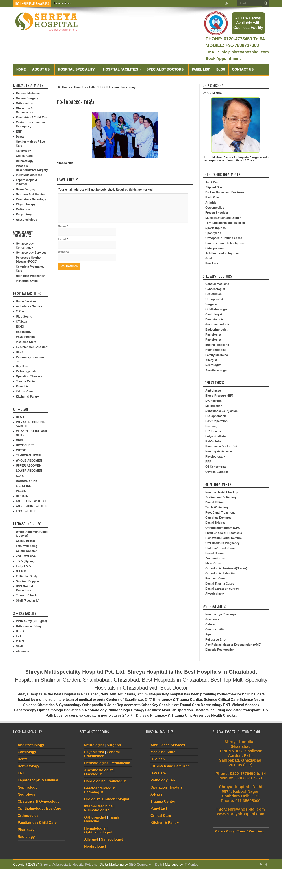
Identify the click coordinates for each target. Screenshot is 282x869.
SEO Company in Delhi (145, 864)
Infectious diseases (29, 175)
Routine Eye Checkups (220, 614)
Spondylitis (213, 233)
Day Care (22, 366)
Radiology (23, 209)
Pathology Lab (26, 371)
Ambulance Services (167, 745)
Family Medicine (216, 355)
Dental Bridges (215, 522)
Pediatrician (213, 294)
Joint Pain (212, 182)
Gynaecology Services (31, 252)
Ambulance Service (29, 306)
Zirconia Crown (215, 558)
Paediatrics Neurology (31, 199)
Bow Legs (212, 263)
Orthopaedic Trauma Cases (223, 238)
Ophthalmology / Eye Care (39, 808)
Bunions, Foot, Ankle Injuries (225, 243)
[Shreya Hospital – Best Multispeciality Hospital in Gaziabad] (46, 22)
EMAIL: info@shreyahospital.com (237, 52)
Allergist (211, 360)
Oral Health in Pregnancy (222, 543)
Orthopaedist (214, 299)
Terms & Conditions (250, 831)
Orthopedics (24, 103)
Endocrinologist (216, 329)
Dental (20, 136)
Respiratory (24, 214)
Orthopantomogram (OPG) (223, 527)
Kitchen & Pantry (27, 396)
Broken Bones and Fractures (224, 192)
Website (63, 252)
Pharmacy (26, 830)
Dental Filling (214, 502)
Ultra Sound (24, 316)
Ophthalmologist (216, 309)
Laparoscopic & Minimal (38, 780)
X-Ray (20, 311)
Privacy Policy (224, 831)
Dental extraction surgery (222, 588)
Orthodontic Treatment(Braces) (226, 568)
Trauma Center (26, 381)
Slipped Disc (214, 187)
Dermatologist (214, 319)
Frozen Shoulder (216, 212)
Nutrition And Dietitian (31, 194)
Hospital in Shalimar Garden (47, 680)
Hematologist (95, 828)
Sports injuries (215, 228)
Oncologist (93, 774)
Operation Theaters (29, 376)
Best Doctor (174, 688)
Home (21, 69)
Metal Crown (213, 563)
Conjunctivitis (214, 629)
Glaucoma (212, 619)
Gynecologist (112, 839)
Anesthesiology (26, 219)
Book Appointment (223, 58)
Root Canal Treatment (220, 512)
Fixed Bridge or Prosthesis (223, 532)
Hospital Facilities (120, 69)
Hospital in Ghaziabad (80, 694)
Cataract (210, 624)
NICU (19, 352)
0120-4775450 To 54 (244, 38)
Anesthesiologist (216, 370)
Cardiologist (213, 314)
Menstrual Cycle (27, 280)
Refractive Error (216, 639)
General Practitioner (102, 754)
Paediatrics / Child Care (32, 117)
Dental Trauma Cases (219, 583)
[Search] (265, 3)
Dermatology (24, 161)
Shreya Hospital (147, 672)
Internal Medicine (217, 344)
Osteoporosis (214, 248)
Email (62, 239)
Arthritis (210, 202)
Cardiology (23, 150)
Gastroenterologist (218, 324)
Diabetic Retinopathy (219, 649)
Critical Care (24, 155)
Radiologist (213, 334)
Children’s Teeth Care (220, 548)
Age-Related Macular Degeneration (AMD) (233, 644)
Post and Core (215, 578)
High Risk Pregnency (30, 275)
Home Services (26, 301)
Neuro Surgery (26, 189)
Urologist (92, 799)
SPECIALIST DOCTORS (165, 69)
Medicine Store (26, 342)
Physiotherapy (25, 204)
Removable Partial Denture (223, 538)
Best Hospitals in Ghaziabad (220, 672)
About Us (41, 69)
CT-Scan (21, 321)
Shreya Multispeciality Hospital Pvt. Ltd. (75, 672)
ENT (19, 131)
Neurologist (213, 365)
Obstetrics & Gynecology (38, 801)
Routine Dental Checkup (221, 492)
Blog (220, 69)
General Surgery (27, 98)
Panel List (201, 69)
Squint (209, 634)
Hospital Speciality (76, 69)
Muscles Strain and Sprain (223, 217)
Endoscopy (23, 331)
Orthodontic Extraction (220, 573)
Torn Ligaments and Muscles (225, 222)
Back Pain (212, 197)
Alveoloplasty (214, 593)
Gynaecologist (215, 289)
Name (62, 226)
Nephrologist (95, 846)
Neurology (26, 794)
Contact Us (243, 69)
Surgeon (211, 304)
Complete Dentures (218, 517)
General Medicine (28, 93)
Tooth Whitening (216, 507)
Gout (208, 258)
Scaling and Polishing (220, 497)
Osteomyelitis (214, 207)
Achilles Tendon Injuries (222, 253)
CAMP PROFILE (100, 87)
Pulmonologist (215, 349)
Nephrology (27, 787)
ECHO (20, 326)
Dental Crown (214, 553)
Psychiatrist (94, 752)
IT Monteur (191, 864)
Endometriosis (62, 3)
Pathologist (213, 339)
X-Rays (156, 794)
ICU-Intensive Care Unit (31, 347)
